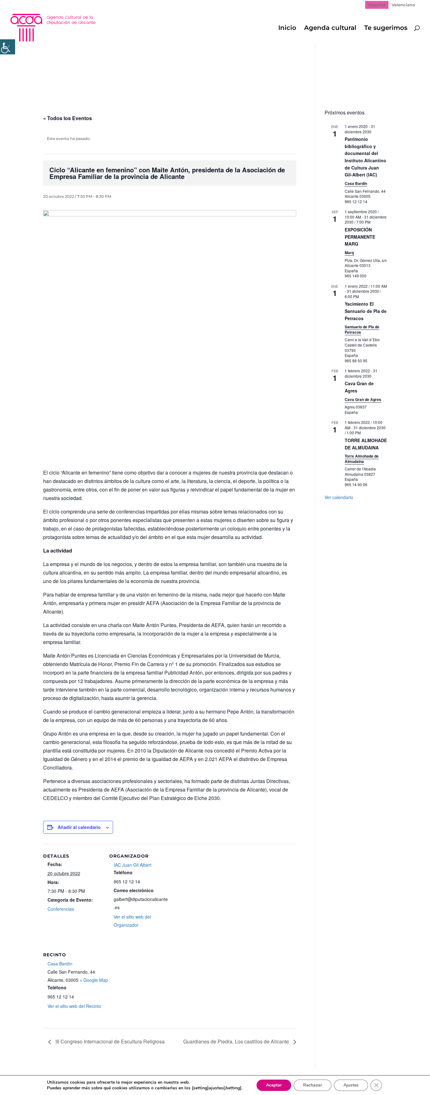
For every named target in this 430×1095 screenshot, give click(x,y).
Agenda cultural (330, 28)
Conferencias (61, 909)
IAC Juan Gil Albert (132, 865)
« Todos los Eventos (67, 118)
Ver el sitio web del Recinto (74, 1006)
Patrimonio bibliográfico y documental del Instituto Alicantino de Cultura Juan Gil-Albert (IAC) (365, 157)
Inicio (287, 28)
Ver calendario (339, 497)
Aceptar (274, 1085)
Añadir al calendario (79, 827)
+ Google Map (94, 980)
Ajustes (351, 1085)
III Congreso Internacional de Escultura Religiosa (109, 1041)
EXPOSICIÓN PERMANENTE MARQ (360, 236)
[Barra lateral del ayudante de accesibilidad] (7, 46)
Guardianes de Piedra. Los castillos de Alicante (236, 1041)
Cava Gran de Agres (363, 399)
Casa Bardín (60, 963)
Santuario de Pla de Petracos (362, 329)
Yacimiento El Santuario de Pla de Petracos (366, 311)
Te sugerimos (385, 28)
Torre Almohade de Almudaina (362, 458)
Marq (349, 252)
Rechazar (312, 1085)
